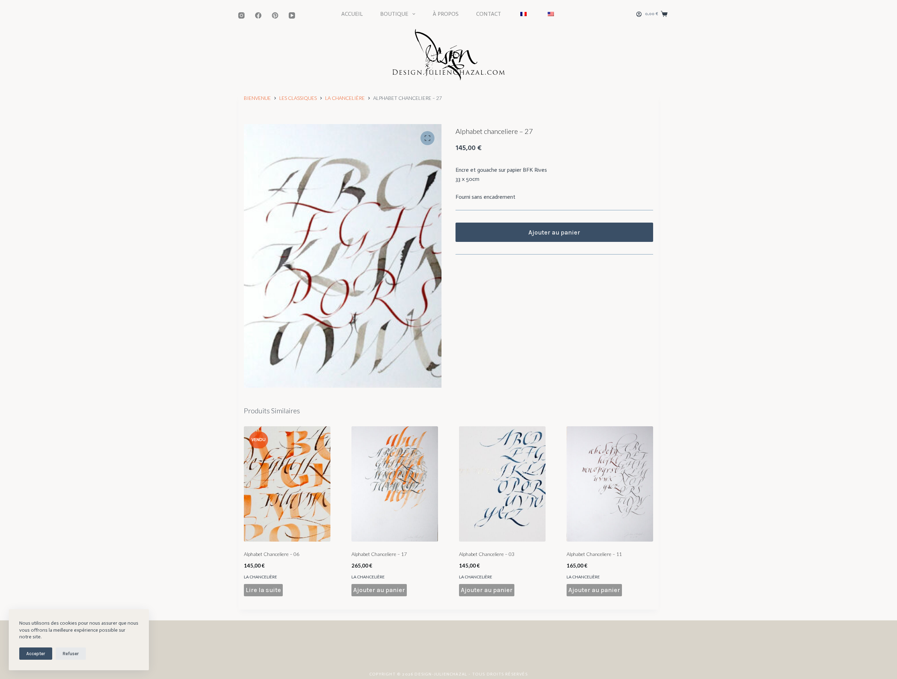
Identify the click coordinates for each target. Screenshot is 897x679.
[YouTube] (292, 15)
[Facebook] (258, 15)
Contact (488, 14)
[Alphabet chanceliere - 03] (502, 484)
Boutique (394, 14)
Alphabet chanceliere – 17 (379, 554)
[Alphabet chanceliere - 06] (287, 484)
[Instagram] (241, 15)
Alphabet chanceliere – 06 (271, 554)
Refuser (71, 653)
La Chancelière (260, 576)
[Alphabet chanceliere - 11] (610, 484)
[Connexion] (639, 14)
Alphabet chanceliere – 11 (594, 554)
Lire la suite (263, 590)
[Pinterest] (275, 15)
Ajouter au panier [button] (379, 590)
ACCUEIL (352, 14)
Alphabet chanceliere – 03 (486, 554)
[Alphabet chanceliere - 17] (394, 484)
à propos (446, 14)
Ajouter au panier (554, 232)
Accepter (35, 653)
